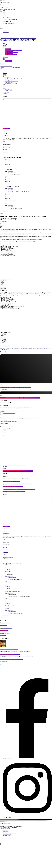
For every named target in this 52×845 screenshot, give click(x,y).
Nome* (1, 412)
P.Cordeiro (7, 346)
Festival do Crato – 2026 (3, 625)
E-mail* (1, 414)
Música (1, 213)
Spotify (34, 348)
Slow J (31, 348)
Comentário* (2, 411)
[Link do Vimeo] (18, 39)
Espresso (15, 348)
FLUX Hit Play (5, 149)
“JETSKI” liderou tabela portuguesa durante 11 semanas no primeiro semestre (20, 398)
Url (0, 415)
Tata (44, 348)
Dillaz (12, 348)
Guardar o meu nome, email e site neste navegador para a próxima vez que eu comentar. (19, 418)
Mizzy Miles (20, 348)
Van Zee (7, 349)
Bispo (9, 348)
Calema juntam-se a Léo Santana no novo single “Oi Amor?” (15, 387)
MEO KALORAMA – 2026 (4, 630)
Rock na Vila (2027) (3, 635)
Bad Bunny (2, 348)
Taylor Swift (48, 348)
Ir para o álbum (3, 15)
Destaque (4, 468)
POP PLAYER (6, 66)
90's (3, 126)
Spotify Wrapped (40, 348)
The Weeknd (2, 349)
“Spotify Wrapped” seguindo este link (34, 239)
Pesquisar (15, 67)
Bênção (6, 348)
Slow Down (4, 554)
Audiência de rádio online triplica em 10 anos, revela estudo (18, 471)
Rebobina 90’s (6, 128)
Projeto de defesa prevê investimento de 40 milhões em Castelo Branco (13, 486)
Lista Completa (6, 211)
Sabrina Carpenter (26, 348)
